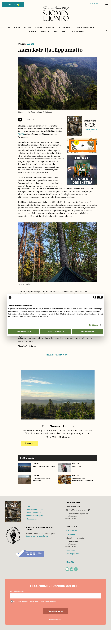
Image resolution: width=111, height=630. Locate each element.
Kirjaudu (94, 3)
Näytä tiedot (93, 325)
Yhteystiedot (70, 534)
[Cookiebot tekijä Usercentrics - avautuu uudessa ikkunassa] (93, 297)
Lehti (64, 31)
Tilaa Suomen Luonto (34, 509)
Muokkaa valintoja (54, 331)
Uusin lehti (30, 506)
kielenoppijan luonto (57, 355)
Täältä (21, 134)
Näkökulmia (64, 28)
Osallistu (44, 31)
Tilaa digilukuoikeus (33, 512)
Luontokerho (77, 31)
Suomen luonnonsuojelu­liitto (37, 535)
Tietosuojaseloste (72, 553)
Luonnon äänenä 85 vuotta (87, 28)
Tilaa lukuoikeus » (90, 131)
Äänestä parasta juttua (35, 515)
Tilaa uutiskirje (31, 518)
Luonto (16, 28)
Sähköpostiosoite (17, 591)
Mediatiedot (70, 550)
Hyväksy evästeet (87, 331)
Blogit (55, 31)
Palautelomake (71, 530)
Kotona (38, 28)
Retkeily (27, 28)
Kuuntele (32, 31)
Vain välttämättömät (23, 331)
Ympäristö (50, 28)
